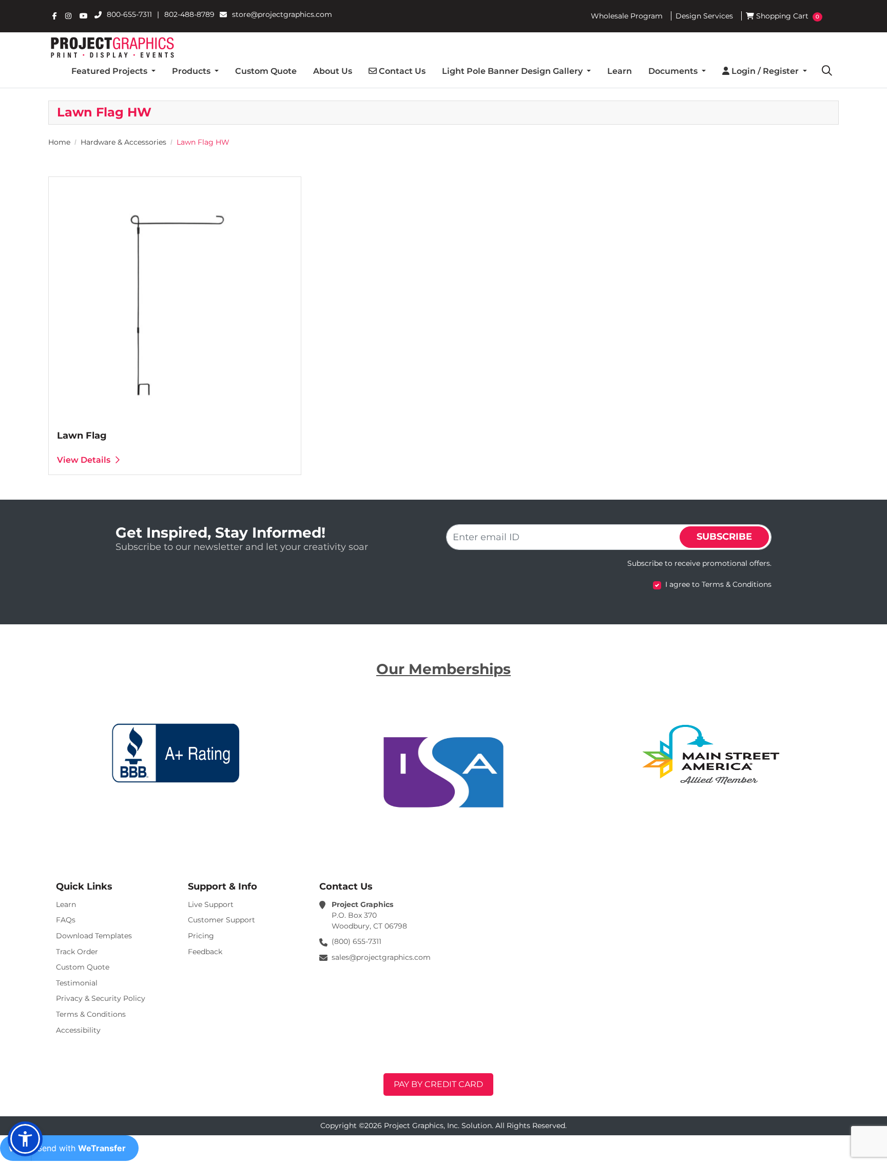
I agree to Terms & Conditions (718, 584)
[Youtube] (83, 16)
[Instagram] (68, 16)
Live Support (211, 904)
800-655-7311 (129, 14)
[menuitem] (113, 71)
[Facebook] (54, 16)
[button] (25, 1139)
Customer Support (221, 919)
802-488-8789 (189, 14)
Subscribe (724, 536)
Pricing (201, 935)
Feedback (205, 951)
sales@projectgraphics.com (381, 957)
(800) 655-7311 (356, 941)
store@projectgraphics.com (282, 14)
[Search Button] (827, 71)
